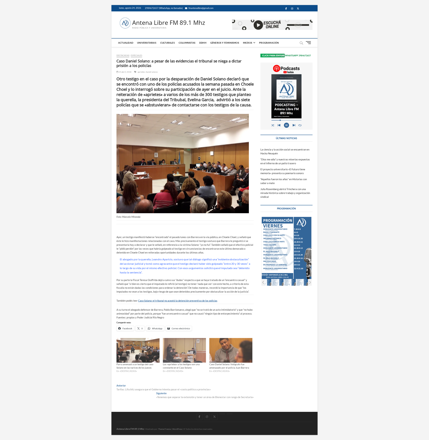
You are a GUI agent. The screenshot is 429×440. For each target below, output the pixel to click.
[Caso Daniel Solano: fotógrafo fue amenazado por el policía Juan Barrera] (230, 350)
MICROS (247, 42)
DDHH (202, 42)
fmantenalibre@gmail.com (200, 8)
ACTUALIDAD (125, 42)
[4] (290, 282)
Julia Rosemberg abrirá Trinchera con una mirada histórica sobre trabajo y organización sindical (285, 193)
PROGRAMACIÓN (269, 42)
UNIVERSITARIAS (146, 42)
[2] (265, 282)
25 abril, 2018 (124, 72)
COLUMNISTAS (187, 42)
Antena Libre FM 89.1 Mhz (168, 22)
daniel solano (152, 72)
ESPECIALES (136, 55)
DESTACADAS (122, 55)
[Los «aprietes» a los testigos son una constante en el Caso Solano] (184, 350)
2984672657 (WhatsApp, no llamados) (163, 8)
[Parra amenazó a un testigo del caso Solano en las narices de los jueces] (138, 350)
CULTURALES (167, 42)
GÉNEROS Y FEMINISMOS (224, 42)
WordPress (177, 429)
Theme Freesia (164, 429)
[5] (302, 282)
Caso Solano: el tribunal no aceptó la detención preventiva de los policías (177, 300)
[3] (278, 282)
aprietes (141, 72)
